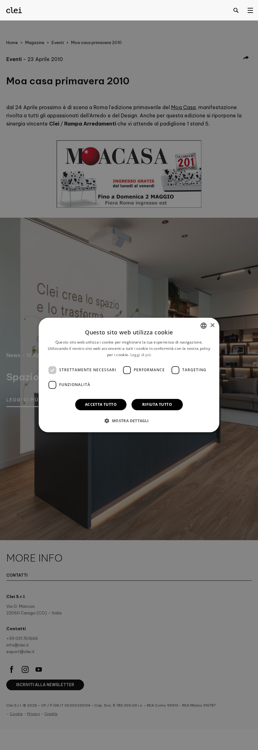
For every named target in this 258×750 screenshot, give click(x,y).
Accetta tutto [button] (101, 404)
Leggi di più (140, 354)
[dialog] (129, 375)
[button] (129, 420)
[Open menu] (250, 10)
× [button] (212, 325)
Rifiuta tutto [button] (157, 404)
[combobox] (203, 325)
